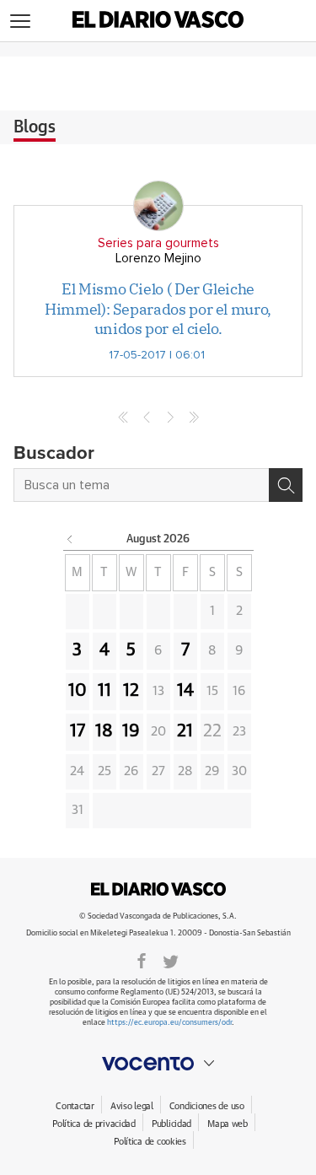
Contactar (75, 1106)
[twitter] (170, 959)
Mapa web (227, 1124)
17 (77, 731)
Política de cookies (150, 1141)
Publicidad (171, 1124)
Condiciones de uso (206, 1106)
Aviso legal (131, 1106)
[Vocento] (158, 1063)
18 (104, 731)
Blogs (34, 127)
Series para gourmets (158, 243)
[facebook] (141, 959)
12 (131, 690)
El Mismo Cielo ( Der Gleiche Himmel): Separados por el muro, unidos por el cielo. (158, 308)
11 (104, 690)
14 (185, 690)
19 (131, 731)
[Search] (286, 485)
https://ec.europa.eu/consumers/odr (169, 1023)
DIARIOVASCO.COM (158, 889)
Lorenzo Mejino (158, 258)
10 (77, 690)
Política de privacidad (94, 1124)
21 (185, 731)
